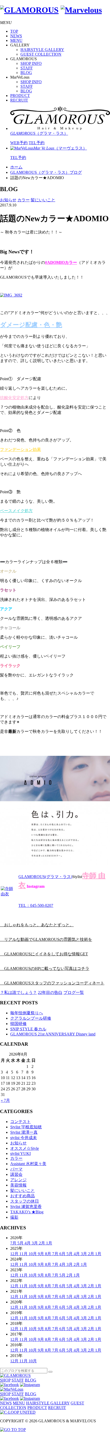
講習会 (16, 1174)
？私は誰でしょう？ (18, 992)
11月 (24, 1254)
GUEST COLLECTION (40, 54)
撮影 (14, 1217)
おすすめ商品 (22, 1196)
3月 (35, 1243)
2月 (42, 1243)
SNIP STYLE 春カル (28, 1029)
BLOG (26, 72)
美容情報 (18, 1185)
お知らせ (8, 200)
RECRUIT (19, 100)
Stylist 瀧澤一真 (24, 1132)
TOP (14, 31)
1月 (49, 1243)
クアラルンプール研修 (30, 1018)
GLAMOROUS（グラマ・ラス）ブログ (46, 172)
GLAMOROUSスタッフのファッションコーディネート (52, 983)
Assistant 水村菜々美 (28, 1164)
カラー (23, 200)
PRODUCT (20, 95)
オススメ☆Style (24, 1148)
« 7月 (5, 1100)
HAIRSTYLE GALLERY (42, 49)
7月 (13, 1243)
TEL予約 (37, 143)
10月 (33, 1254)
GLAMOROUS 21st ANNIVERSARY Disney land (52, 1034)
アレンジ (18, 1180)
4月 (28, 1243)
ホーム (16, 167)
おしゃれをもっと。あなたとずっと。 (37, 925)
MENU (16, 40)
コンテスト (20, 1121)
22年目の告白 (50, 992)
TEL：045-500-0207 (35, 905)
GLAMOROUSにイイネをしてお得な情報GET (44, 954)
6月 (63, 1254)
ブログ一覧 (73, 992)
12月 (14, 1254)
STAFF (26, 68)
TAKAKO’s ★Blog (26, 1212)
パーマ (16, 1169)
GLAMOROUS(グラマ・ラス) (45, 876)
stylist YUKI (20, 1153)
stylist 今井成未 (23, 1137)
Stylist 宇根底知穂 (26, 1127)
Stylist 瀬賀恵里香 (26, 1206)
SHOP (5, 1380)
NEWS (16, 36)
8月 (48, 1254)
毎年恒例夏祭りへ (26, 1013)
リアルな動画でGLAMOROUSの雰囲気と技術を (46, 939)
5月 (21, 1243)
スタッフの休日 (24, 1201)
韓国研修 (18, 1023)
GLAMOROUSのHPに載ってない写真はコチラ (44, 968)
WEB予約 (19, 143)
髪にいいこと (43, 200)
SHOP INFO (31, 63)
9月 (41, 1254)
